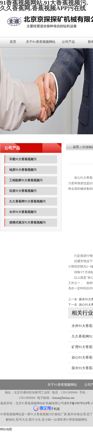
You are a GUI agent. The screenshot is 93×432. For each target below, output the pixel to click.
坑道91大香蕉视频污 (23, 190)
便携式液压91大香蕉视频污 (27, 222)
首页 (13, 41)
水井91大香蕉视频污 (23, 212)
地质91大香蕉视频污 (23, 169)
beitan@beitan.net (63, 397)
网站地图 (6, 429)
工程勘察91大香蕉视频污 (26, 180)
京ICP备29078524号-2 (78, 403)
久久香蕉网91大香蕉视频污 (27, 201)
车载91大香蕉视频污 (23, 159)
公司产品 (68, 41)
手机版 (55, 408)
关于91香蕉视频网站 (40, 41)
